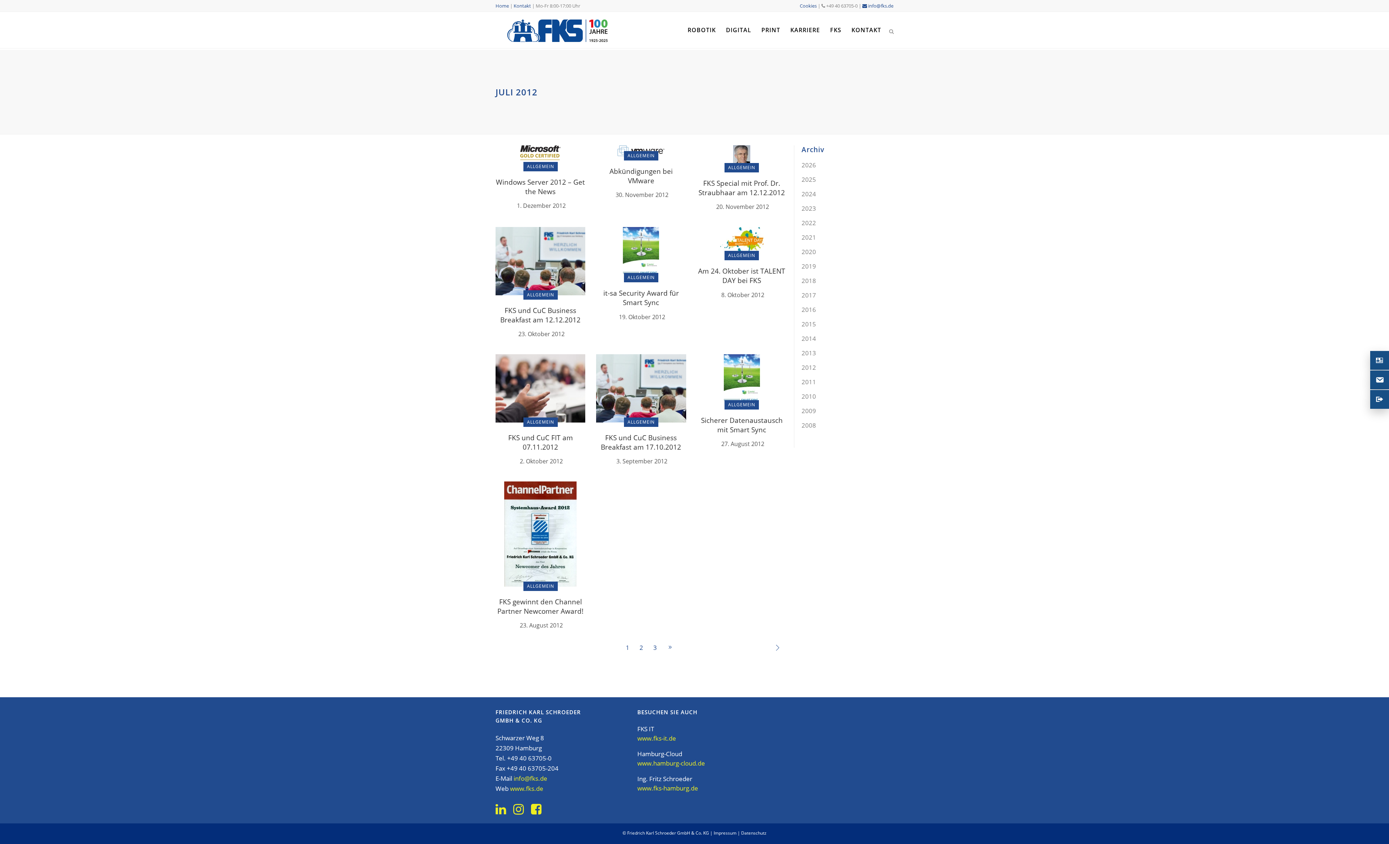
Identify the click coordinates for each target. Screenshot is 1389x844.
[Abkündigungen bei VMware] (640, 150)
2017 (809, 295)
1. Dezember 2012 (541, 206)
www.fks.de (526, 788)
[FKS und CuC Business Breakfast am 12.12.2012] (540, 260)
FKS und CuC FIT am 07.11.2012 (540, 442)
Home (502, 6)
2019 (809, 266)
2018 (809, 281)
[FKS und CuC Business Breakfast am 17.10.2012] (641, 388)
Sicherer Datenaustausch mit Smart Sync (742, 425)
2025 (809, 179)
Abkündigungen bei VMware (641, 176)
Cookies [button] (808, 6)
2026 (809, 165)
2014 (809, 338)
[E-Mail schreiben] (1379, 379)
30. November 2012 (642, 195)
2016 (809, 309)
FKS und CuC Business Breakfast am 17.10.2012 (641, 442)
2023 (809, 208)
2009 (809, 411)
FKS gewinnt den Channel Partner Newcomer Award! (540, 606)
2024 (809, 194)
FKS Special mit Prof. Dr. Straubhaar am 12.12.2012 (741, 188)
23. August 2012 (541, 625)
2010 (809, 396)
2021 (809, 237)
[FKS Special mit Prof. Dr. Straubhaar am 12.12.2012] (741, 156)
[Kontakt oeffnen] (1379, 360)
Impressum (725, 833)
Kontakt (522, 6)
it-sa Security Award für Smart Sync (641, 297)
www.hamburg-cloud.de (671, 763)
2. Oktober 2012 (541, 461)
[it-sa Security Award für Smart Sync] (641, 252)
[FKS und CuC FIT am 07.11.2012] (540, 388)
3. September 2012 (641, 461)
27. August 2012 (742, 444)
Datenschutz (753, 833)
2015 (809, 324)
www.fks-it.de (656, 738)
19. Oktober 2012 (642, 317)
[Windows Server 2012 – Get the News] (540, 155)
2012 (809, 367)
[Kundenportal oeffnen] (1379, 399)
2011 (809, 382)
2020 (809, 252)
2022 (809, 223)
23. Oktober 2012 (541, 334)
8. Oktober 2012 (742, 295)
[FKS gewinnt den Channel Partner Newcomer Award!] (540, 533)
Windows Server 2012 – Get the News (540, 186)
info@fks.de (880, 6)
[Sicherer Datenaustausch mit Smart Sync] (742, 379)
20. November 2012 (742, 207)
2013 (809, 353)
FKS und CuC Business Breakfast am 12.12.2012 (540, 315)
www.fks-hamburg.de (667, 788)
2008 (809, 425)
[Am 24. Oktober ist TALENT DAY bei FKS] (742, 241)
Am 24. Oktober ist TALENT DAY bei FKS (741, 275)
